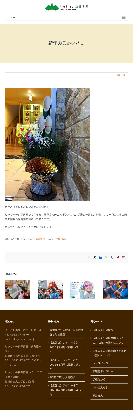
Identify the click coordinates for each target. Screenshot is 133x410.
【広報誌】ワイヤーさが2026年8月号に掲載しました (65, 364)
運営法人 (97, 395)
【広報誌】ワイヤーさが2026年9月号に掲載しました (65, 347)
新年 (64, 238)
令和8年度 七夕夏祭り (62, 377)
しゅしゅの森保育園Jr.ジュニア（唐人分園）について (108, 340)
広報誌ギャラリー (102, 371)
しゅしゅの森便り (102, 330)
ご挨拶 (57, 238)
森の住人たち (100, 387)
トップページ (100, 363)
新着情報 (40, 238)
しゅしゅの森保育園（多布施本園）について (109, 353)
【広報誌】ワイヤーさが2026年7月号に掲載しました (65, 390)
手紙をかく (98, 379)
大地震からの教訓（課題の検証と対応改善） (66, 332)
